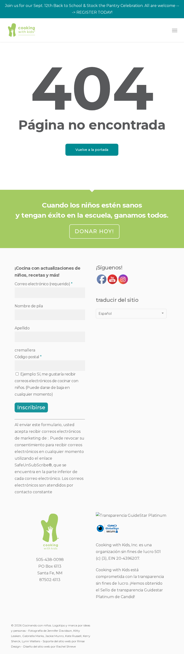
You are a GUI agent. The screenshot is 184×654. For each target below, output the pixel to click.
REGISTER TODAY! (94, 12)
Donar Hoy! (94, 231)
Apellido (22, 328)
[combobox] (131, 313)
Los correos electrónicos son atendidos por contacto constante (49, 485)
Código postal (28, 357)
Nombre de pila (29, 306)
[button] (174, 30)
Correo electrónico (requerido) (43, 284)
